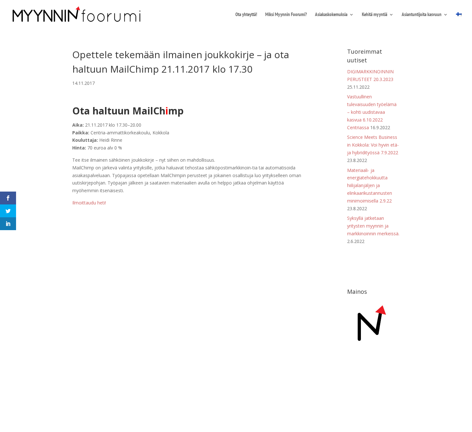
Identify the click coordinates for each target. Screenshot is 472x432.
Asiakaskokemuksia (331, 14)
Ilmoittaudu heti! (89, 203)
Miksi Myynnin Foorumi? (286, 14)
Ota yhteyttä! (246, 14)
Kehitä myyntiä (374, 14)
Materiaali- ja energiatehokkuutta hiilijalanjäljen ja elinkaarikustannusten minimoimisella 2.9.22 (369, 185)
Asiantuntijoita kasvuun (421, 14)
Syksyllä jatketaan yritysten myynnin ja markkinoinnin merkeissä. (373, 226)
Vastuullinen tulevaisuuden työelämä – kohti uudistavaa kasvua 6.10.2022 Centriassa (372, 112)
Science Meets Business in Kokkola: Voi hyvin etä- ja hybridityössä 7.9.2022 (373, 145)
